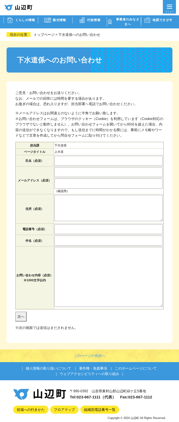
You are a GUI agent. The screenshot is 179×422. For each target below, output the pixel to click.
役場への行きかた (31, 410)
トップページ (44, 34)
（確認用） (62, 191)
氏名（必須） (35, 160)
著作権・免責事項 (93, 368)
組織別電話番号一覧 (99, 410)
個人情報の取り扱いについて (48, 368)
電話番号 (34, 229)
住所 (35, 208)
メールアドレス (35, 180)
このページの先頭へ (89, 356)
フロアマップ (64, 410)
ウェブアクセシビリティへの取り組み (89, 374)
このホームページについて (136, 368)
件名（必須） (35, 240)
